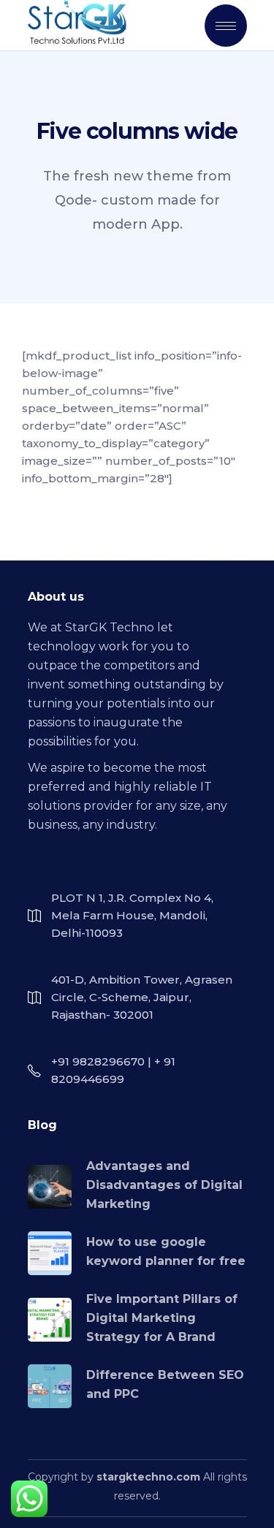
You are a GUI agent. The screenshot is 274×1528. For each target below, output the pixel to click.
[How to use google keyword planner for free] (50, 1253)
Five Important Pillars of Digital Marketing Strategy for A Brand (161, 1318)
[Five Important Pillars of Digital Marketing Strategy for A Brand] (50, 1320)
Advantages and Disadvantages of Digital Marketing (164, 1185)
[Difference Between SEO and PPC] (50, 1386)
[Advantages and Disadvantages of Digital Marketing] (50, 1187)
